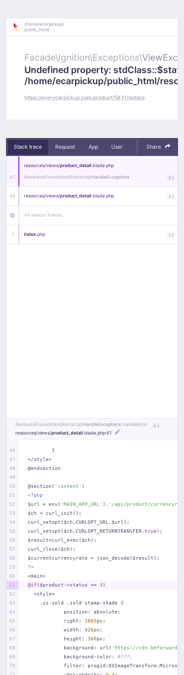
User (117, 147)
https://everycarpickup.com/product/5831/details (84, 97)
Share (154, 147)
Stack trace (28, 147)
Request (65, 147)
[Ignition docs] (18, 27)
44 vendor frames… (45, 215)
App (93, 147)
